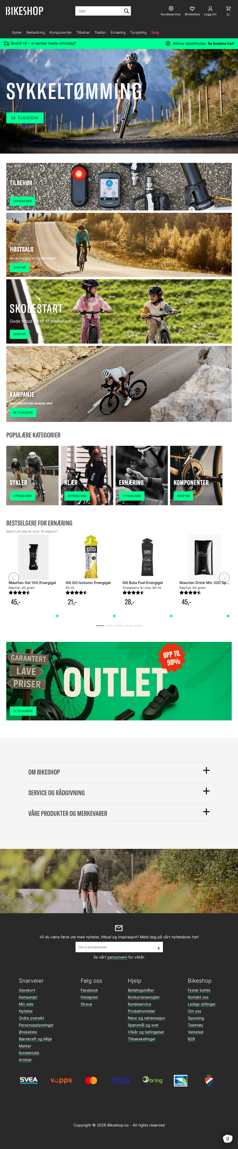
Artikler (25, 1059)
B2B (191, 1039)
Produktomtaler (141, 1011)
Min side (26, 1004)
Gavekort (27, 990)
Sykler (17, 32)
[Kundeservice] (172, 9)
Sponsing (196, 1018)
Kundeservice (139, 1004)
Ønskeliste (28, 1032)
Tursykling (138, 32)
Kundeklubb (29, 1053)
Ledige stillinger (202, 1004)
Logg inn (210, 14)
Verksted (195, 1032)
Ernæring (118, 32)
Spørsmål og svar (143, 1025)
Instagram (89, 997)
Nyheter (26, 1011)
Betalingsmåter (141, 990)
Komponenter (61, 32)
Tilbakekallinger (141, 1039)
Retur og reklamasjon (146, 1018)
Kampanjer (28, 997)
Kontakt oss (198, 997)
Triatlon (100, 32)
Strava (86, 1004)
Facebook (89, 990)
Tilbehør (83, 32)
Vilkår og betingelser (146, 1032)
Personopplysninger (36, 1025)
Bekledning (35, 32)
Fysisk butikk (199, 990)
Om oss (194, 1011)
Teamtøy (195, 1025)
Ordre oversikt (31, 1018)
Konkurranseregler (144, 997)
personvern (117, 957)
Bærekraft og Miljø (35, 1039)
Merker (25, 1046)
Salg (155, 32)
